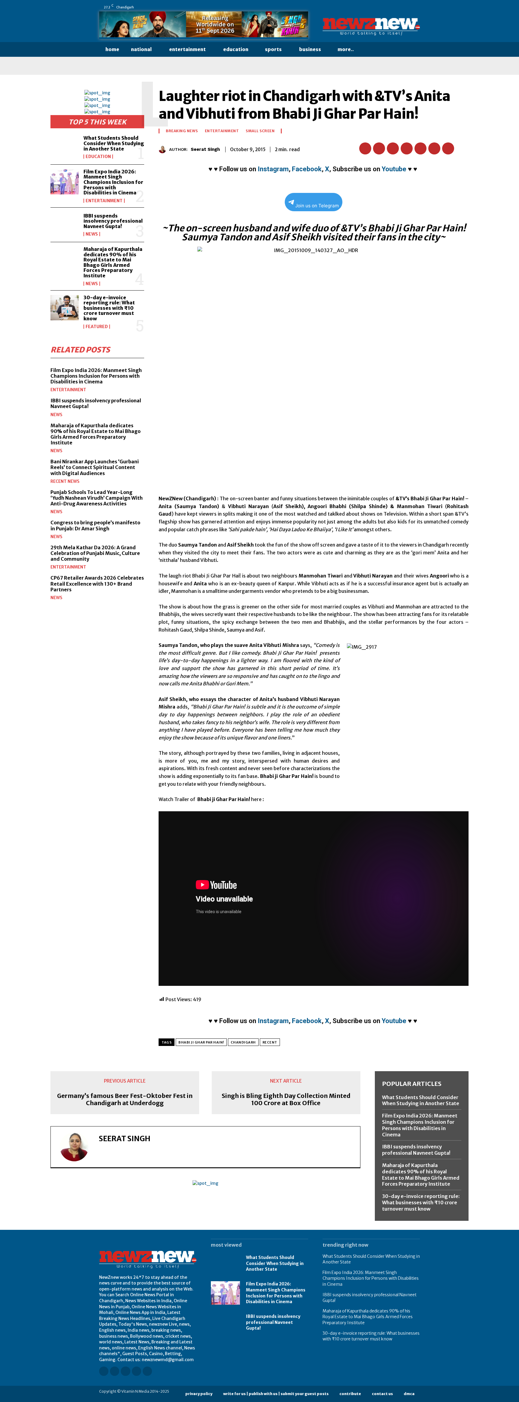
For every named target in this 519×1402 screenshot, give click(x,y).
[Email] (420, 148)
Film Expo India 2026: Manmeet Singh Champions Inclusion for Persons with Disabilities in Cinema (113, 182)
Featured (97, 327)
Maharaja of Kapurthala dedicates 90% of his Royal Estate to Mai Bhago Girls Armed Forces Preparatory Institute (112, 262)
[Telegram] (448, 148)
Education (98, 156)
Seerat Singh (205, 149)
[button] (371, 49)
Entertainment (104, 201)
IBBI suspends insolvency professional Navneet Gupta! (113, 221)
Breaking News (182, 131)
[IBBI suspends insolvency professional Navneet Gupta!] (64, 224)
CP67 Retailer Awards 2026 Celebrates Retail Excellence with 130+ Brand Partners (97, 583)
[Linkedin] (383, 7)
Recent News (65, 481)
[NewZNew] (371, 27)
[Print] (434, 148)
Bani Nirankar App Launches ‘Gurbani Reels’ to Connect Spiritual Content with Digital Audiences (94, 467)
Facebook (307, 169)
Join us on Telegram (317, 206)
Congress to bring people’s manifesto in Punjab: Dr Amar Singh (95, 525)
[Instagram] (375, 7)
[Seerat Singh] (164, 149)
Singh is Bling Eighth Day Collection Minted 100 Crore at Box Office (286, 1099)
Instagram (273, 169)
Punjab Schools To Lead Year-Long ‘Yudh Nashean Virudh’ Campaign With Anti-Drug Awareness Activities (96, 498)
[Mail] (392, 7)
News (92, 234)
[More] (462, 148)
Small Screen (260, 131)
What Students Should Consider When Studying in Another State (113, 143)
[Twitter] (408, 7)
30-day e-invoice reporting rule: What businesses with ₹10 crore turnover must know (109, 308)
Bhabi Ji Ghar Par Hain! (201, 1042)
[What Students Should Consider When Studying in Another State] (64, 147)
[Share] (400, 7)
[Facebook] (366, 7)
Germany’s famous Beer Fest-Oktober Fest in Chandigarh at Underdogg (125, 1099)
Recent (270, 1042)
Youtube (394, 169)
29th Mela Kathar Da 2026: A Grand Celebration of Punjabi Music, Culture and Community (95, 553)
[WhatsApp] (417, 7)
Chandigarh (243, 1042)
